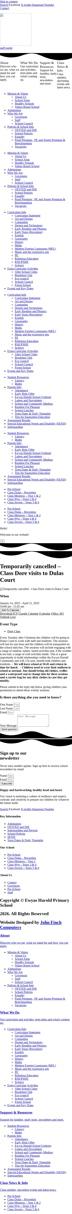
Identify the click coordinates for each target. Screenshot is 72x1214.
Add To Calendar (10, 610)
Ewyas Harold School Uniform (33, 397)
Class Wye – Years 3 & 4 (21, 499)
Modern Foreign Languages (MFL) (35, 248)
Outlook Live (8, 617)
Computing (21, 222)
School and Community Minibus (34, 403)
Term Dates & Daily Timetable (33, 413)
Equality (20, 136)
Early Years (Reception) (28, 232)
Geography (21, 238)
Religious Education (26, 258)
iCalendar (44, 613)
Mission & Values (17, 93)
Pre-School (13, 489)
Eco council (22, 278)
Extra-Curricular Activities (22, 268)
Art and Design (24, 218)
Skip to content (9, 1)
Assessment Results (18, 420)
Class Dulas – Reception (21, 492)
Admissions (14, 110)
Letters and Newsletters (28, 400)
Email (4, 712)
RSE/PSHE (21, 261)
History (19, 242)
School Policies (24, 133)
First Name (7, 704)
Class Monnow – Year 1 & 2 (24, 495)
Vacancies (20, 146)
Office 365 (57, 613)
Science (19, 265)
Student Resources (18, 377)
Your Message (8, 725)
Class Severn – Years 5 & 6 (23, 502)
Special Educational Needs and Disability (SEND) (36, 423)
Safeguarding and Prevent (22, 830)
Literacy (19, 380)
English (19, 235)
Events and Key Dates (20, 288)
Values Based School (27, 106)
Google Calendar (28, 613)
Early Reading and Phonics (31, 228)
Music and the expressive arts (32, 252)
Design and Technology (29, 225)
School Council (24, 123)
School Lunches (24, 410)
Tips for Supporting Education (32, 417)
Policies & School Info (20, 126)
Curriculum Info (16, 212)
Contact (11, 882)
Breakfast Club (23, 275)
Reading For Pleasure (27, 407)
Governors (21, 116)
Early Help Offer (25, 393)
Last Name (6, 708)
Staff (17, 120)
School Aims (22, 100)
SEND (11, 837)
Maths (18, 245)
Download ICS (9, 613)
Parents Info (14, 387)
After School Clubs (26, 271)
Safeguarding (15, 426)
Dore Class (13, 631)
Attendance (21, 390)
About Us (20, 97)
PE (16, 255)
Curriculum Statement (27, 215)
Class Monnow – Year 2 (21, 861)
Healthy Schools (24, 103)
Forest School (23, 285)
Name (4, 775)
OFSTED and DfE (26, 130)
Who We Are (15, 113)
